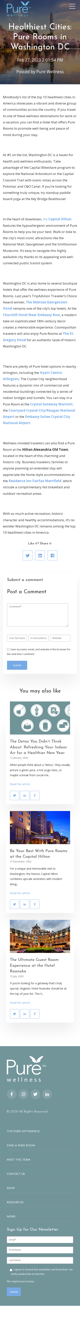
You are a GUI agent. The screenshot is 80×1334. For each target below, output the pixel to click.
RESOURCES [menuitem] (15, 1202)
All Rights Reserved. (33, 1111)
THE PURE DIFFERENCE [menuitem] (23, 1131)
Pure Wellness (50, 71)
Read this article (20, 784)
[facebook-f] (12, 1094)
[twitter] (35, 1094)
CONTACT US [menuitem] (16, 1174)
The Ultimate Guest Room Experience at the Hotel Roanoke (34, 965)
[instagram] (23, 1094)
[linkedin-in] (47, 1094)
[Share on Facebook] (52, 555)
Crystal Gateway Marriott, (52, 404)
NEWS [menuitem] (11, 1216)
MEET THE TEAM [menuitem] (18, 1159)
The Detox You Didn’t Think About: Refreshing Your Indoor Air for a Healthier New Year (38, 747)
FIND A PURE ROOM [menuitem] (21, 1145)
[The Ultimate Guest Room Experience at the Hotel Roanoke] (40, 936)
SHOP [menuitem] (11, 1188)
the (45, 219)
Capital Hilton (59, 219)
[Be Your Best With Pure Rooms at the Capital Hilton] (40, 827)
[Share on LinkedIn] (40, 555)
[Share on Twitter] (27, 555)
